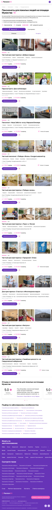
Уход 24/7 (25, 125)
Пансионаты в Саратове (7, 479)
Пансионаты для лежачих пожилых (9, 423)
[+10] (26, 180)
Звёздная (42, 450)
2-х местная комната (7, 57)
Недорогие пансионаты (20, 425)
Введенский (15, 447)
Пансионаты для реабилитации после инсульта (12, 420)
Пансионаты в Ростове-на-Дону (24, 476)
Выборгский (23, 447)
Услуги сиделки (23, 423)
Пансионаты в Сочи (20, 479)
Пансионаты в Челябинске (36, 481)
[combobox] (38, 29)
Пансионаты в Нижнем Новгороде (25, 473)
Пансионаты (10, 7)
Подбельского (19, 454)
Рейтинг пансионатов (14, 488)
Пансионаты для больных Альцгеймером (34, 415)
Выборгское (28, 454)
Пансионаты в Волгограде (8, 468)
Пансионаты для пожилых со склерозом (29, 413)
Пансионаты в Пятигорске (8, 476)
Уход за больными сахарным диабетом (10, 407)
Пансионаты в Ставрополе (33, 479)
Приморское (10, 454)
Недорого (5, 192)
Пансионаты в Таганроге (8, 481)
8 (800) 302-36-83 (6, 501)
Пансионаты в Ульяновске (22, 481)
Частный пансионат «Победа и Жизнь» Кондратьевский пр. (23, 156)
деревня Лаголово (11, 457)
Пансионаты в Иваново (7, 471)
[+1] (26, 316)
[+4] (26, 45)
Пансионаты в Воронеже (22, 468)
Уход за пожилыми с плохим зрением (34, 410)
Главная (3, 7)
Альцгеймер (44, 91)
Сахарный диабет (20, 57)
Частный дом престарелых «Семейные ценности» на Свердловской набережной (21, 360)
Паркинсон (28, 57)
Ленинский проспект (33, 450)
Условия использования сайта (31, 503)
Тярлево (37, 447)
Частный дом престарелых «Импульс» (16, 325)
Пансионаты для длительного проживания (38, 423)
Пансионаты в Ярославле (8, 484)
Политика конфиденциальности (16, 503)
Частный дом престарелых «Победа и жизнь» (18, 190)
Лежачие (15, 91)
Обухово (49, 450)
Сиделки (14, 57)
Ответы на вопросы (38, 488)
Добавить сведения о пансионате (40, 497)
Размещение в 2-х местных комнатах (35, 428)
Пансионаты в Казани (33, 471)
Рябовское (35, 454)
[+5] (26, 214)
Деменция (5, 260)
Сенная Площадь (11, 450)
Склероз (4, 125)
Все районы (44, 447)
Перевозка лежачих (31, 425)
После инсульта (6, 158)
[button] (24, 400)
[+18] (26, 282)
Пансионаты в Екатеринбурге (37, 468)
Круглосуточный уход (19, 428)
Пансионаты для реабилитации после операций (12, 415)
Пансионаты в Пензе (39, 473)
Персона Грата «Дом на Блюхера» (14, 89)
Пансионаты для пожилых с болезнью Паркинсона (12, 410)
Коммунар (20, 457)
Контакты (27, 488)
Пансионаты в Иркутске (20, 471)
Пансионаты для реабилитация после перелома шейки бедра (29, 418)
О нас (3, 488)
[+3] (26, 146)
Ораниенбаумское (44, 454)
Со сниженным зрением (26, 260)
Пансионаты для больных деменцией (10, 413)
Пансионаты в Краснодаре (8, 473)
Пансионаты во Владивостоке (40, 465)
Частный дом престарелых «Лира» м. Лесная (18, 224)
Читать (44, 131)
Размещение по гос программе (29, 433)
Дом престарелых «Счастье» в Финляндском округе (21, 291)
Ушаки (26, 457)
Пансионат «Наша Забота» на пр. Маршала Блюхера (21, 122)
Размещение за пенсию (7, 425)
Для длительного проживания (25, 91)
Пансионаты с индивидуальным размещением (12, 430)
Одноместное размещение (36, 57)
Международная (22, 450)
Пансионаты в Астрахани (25, 465)
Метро (16, 7)
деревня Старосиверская (36, 457)
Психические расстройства (33, 125)
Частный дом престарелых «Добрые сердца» (18, 55)
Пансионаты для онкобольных (27, 407)
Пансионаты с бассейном (29, 430)
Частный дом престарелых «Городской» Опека (19, 258)
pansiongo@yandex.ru (22, 501)
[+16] (26, 113)
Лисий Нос (30, 447)
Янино (8, 447)
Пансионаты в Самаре (39, 476)
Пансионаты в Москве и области (9, 465)
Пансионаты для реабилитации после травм (34, 420)
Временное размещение (7, 91)
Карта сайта (4, 503)
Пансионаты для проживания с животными (11, 433)
